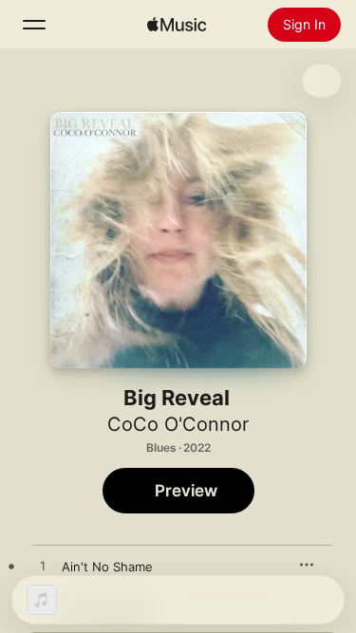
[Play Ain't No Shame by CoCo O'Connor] (43, 566)
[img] (176, 24)
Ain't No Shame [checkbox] (107, 566)
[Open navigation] (34, 25)
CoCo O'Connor (178, 424)
